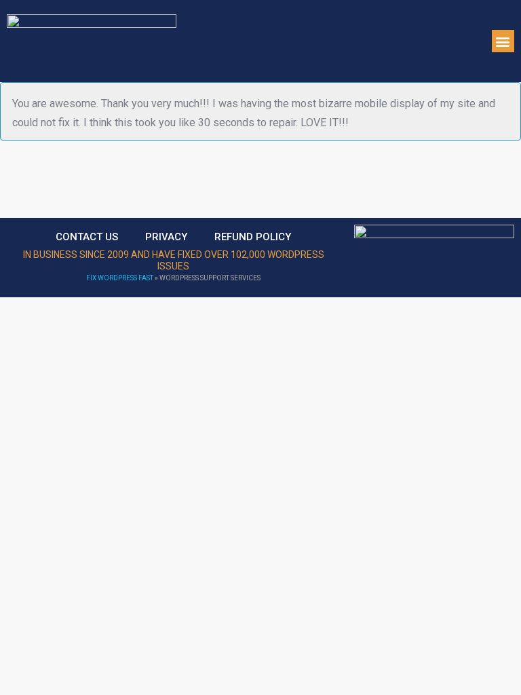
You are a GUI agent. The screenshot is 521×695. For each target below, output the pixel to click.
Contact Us (87, 237)
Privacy (166, 237)
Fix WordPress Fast (119, 278)
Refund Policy (252, 237)
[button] (503, 41)
